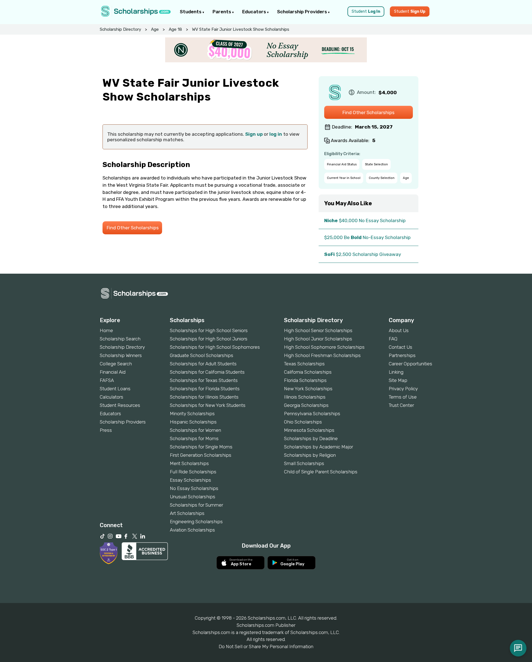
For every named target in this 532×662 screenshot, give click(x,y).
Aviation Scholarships (192, 530)
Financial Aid (113, 372)
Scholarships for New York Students (207, 405)
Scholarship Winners (121, 355)
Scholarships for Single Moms (201, 447)
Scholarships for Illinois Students (204, 397)
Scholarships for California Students (207, 372)
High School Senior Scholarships (318, 330)
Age (155, 29)
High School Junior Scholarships (318, 339)
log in (275, 134)
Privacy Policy (403, 388)
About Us (399, 330)
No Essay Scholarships (194, 488)
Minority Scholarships (192, 413)
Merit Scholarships (189, 463)
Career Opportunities (410, 363)
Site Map (398, 380)
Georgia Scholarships (306, 405)
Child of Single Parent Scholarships (320, 471)
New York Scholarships (308, 388)
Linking (396, 372)
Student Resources (120, 405)
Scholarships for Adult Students (203, 363)
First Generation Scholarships (200, 455)
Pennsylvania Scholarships (312, 413)
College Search (116, 363)
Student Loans (115, 388)
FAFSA (107, 380)
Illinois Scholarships (305, 397)
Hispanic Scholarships (193, 422)
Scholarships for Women (195, 430)
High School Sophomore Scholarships (324, 347)
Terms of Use (403, 397)
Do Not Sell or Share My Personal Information (266, 646)
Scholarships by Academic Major (318, 447)
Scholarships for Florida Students (205, 388)
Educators (254, 11)
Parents (222, 11)
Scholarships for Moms (194, 438)
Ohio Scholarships (303, 422)
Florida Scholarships (305, 380)
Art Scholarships (187, 513)
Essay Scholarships (190, 480)
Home (106, 330)
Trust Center (401, 405)
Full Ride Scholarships (193, 471)
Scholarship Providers (302, 11)
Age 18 (175, 29)
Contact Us (400, 347)
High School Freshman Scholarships (322, 355)
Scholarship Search (120, 339)
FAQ (393, 339)
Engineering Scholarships (196, 521)
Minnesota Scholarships (309, 430)
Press (106, 430)
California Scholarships (308, 372)
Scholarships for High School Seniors (209, 330)
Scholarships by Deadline (311, 438)
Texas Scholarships (304, 363)
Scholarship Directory (120, 29)
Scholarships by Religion (310, 455)
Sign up (254, 134)
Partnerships (402, 355)
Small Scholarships (304, 463)
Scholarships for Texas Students (204, 380)
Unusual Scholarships (192, 496)
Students (191, 11)
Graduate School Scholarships (201, 355)
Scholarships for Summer (196, 505)
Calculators (111, 397)
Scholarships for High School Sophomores (215, 347)
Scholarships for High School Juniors (208, 339)
